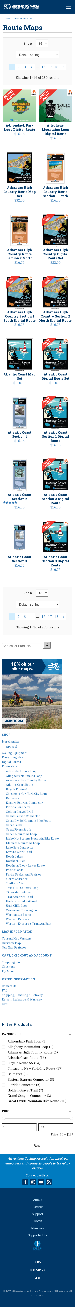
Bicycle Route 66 (17, 789)
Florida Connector (18, 807)
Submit (37, 1221)
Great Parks (14, 825)
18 (56, 67)
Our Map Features (14, 947)
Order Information (18, 979)
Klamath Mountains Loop (23, 843)
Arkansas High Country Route (26, 780)
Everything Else (12, 757)
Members (37, 1228)
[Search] (47, 645)
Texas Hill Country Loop (22, 888)
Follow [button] (37, 1261)
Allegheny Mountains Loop (24, 776)
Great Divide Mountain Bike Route (28, 821)
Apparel (11, 746)
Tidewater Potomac (19, 892)
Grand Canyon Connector (23, 816)
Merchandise (11, 741)
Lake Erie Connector (20, 847)
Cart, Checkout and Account (27, 955)
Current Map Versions (16, 938)
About (37, 1200)
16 (44, 67)
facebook (25, 1182)
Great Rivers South (18, 829)
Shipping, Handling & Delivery (22, 995)
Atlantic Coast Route (19, 785)
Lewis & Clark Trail (19, 852)
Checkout (8, 967)
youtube (41, 1182)
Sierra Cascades (17, 879)
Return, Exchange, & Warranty (22, 999)
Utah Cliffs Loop (17, 906)
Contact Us (9, 986)
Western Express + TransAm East (28, 924)
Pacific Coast (14, 870)
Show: (28, 43)
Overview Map (11, 943)
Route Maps (10, 766)
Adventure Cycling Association (23, 6)
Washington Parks (18, 915)
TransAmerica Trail (19, 897)
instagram (33, 1182)
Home (7, 18)
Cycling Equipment (14, 753)
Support (37, 1214)
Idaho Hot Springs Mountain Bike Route (32, 838)
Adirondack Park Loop (21, 771)
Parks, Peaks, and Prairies (23, 874)
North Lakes (14, 856)
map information (17, 932)
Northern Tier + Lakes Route (25, 865)
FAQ (5, 990)
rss (49, 1182)
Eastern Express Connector (24, 803)
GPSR (5, 1004)
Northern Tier (15, 861)
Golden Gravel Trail (19, 812)
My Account (9, 971)
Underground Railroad (21, 901)
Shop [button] (37, 1277)
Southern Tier (15, 883)
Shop (16, 18)
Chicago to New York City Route (27, 794)
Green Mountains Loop (21, 834)
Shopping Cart (11, 962)
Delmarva (12, 798)
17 (50, 67)
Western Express (17, 919)
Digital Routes (11, 762)
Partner (37, 1207)
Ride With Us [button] (37, 1269)
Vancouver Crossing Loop (23, 910)
